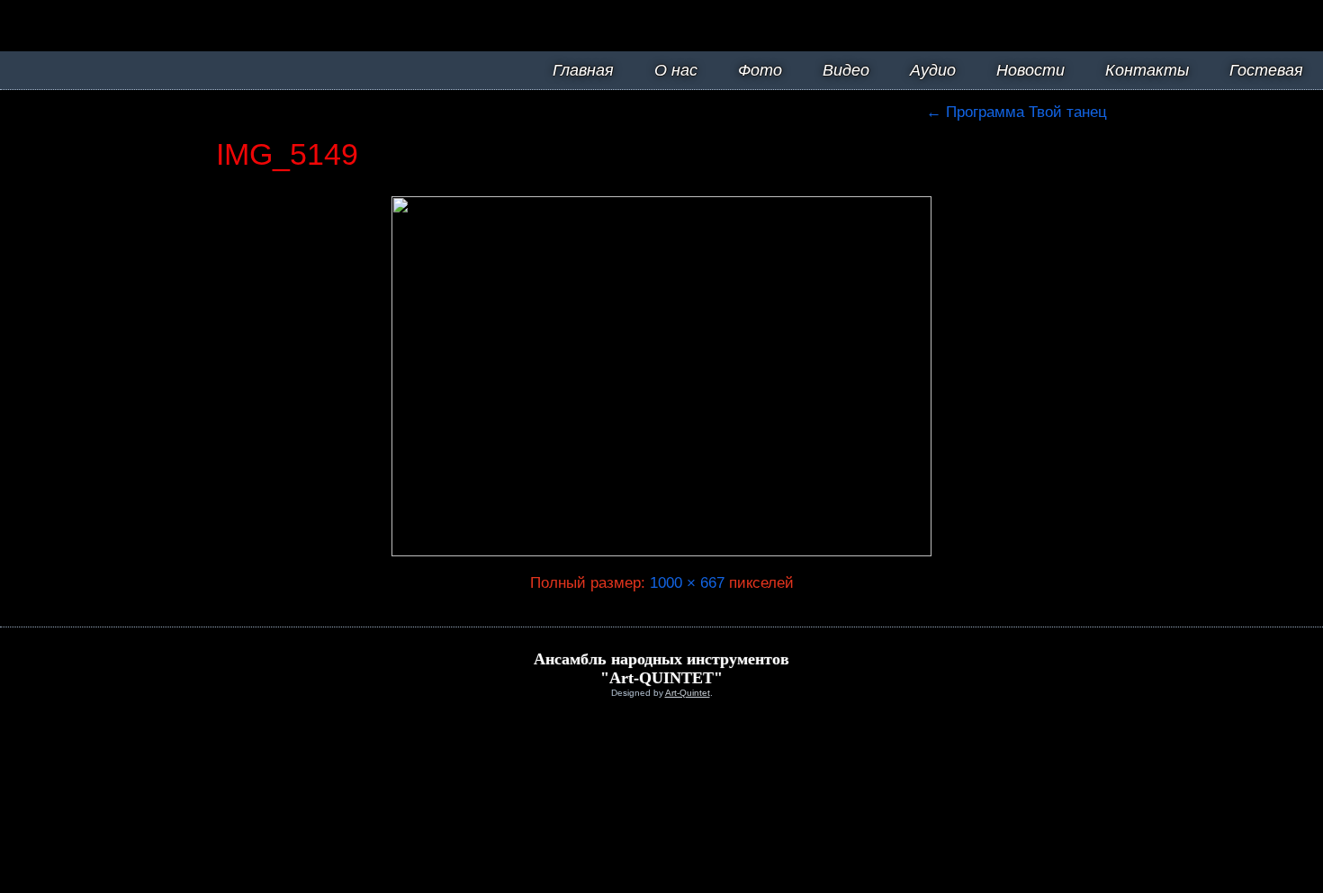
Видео (846, 70)
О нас (676, 70)
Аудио (933, 70)
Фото (760, 70)
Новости (1030, 70)
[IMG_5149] (661, 551)
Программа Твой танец (1016, 112)
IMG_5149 (287, 154)
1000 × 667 (687, 582)
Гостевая (1266, 70)
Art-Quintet (687, 693)
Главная (583, 70)
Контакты (1147, 70)
